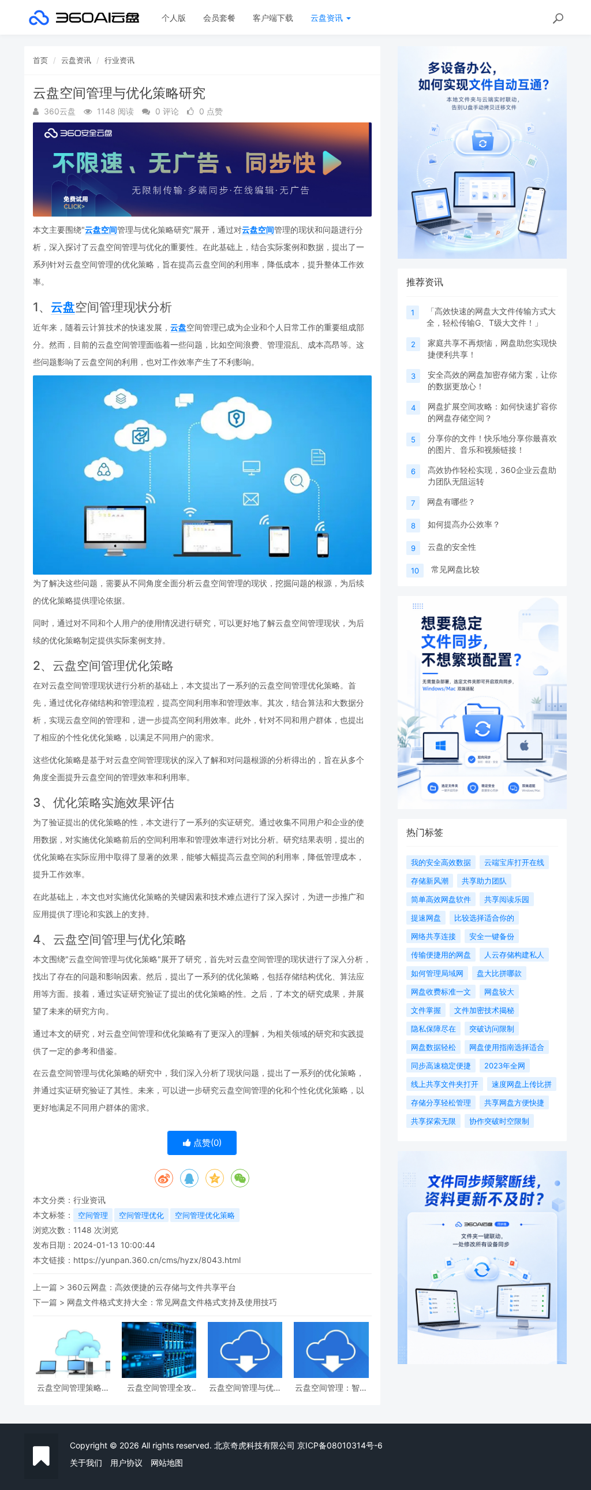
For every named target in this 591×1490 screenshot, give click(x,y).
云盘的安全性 (452, 547)
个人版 (174, 18)
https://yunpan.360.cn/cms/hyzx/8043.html (157, 1260)
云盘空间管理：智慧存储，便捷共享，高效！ (331, 1387)
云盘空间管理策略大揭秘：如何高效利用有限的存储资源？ (73, 1387)
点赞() (206, 1142)
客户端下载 (273, 18)
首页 (40, 60)
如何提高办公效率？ (464, 524)
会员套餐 (219, 18)
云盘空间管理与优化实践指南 (245, 1387)
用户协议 (126, 1462)
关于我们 (86, 1462)
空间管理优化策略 (205, 1215)
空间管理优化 (141, 1215)
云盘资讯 (328, 18)
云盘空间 (101, 229)
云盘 (63, 307)
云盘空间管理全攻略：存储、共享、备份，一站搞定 (159, 1387)
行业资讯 (119, 60)
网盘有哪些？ (451, 501)
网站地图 (167, 1462)
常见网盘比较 (455, 569)
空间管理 (93, 1215)
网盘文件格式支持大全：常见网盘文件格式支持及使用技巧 (172, 1302)
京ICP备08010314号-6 (340, 1445)
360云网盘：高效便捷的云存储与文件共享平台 (151, 1287)
